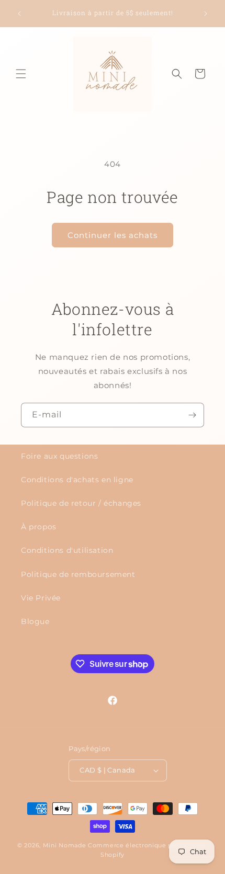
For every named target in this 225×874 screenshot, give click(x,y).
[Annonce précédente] (19, 13)
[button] (20, 73)
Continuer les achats (113, 235)
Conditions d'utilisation (67, 550)
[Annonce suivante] (205, 13)
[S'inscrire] (192, 415)
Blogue (35, 621)
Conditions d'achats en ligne (77, 479)
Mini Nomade (64, 845)
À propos (39, 526)
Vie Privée (41, 598)
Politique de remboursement (78, 574)
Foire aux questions (59, 456)
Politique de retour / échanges (81, 503)
